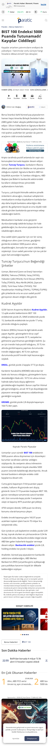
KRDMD (5, 402)
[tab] (20, 634)
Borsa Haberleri (15, 27)
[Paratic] (24, 21)
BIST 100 (28, 452)
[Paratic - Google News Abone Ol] (36, 108)
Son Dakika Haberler (16, 650)
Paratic (4, 27)
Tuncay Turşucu (17, 164)
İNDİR (43, 5)
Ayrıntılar (15, 738)
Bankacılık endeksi (24, 545)
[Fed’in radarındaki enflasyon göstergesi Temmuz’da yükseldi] (20, 619)
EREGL (5, 364)
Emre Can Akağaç (14, 107)
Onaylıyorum (32, 738)
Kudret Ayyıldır (39, 309)
